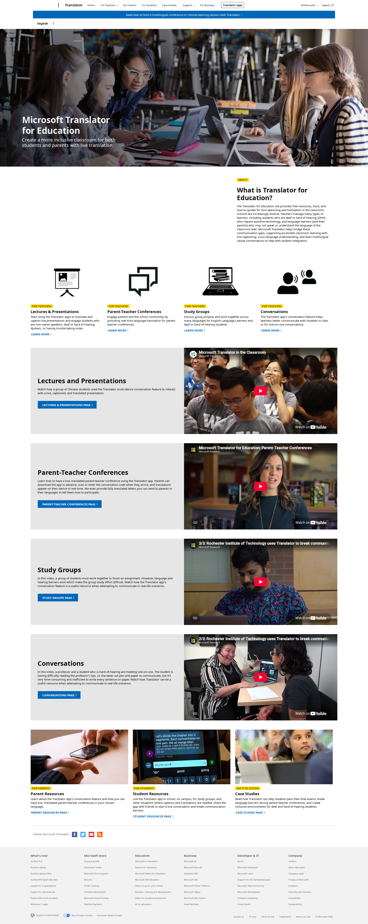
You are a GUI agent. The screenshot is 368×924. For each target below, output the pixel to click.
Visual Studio (244, 904)
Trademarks (285, 916)
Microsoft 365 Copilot (194, 898)
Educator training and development (153, 891)
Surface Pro (36, 861)
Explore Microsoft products (44, 898)
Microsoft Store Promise (96, 898)
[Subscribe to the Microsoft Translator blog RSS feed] (100, 834)
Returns (88, 879)
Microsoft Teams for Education (150, 873)
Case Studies (169, 5)
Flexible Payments (93, 904)
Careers (292, 861)
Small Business (191, 904)
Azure (240, 861)
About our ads (303, 916)
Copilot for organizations (43, 885)
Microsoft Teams (192, 891)
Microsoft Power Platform (197, 885)
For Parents (129, 5)
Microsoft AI (190, 861)
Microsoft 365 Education (147, 879)
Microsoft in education (146, 861)
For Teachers (108, 5)
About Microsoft (296, 867)
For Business (207, 5)
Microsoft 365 (191, 879)
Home (90, 5)
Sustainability (295, 904)
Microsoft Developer (247, 867)
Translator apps (232, 5)
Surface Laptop (38, 867)
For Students (149, 5)
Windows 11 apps (39, 904)
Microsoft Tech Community (250, 885)
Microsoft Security (193, 867)
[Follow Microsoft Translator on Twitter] (83, 834)
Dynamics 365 (191, 873)
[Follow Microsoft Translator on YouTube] (91, 834)
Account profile (91, 861)
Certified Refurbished (95, 891)
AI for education (143, 904)
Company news (296, 873)
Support (187, 5)
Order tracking (91, 885)
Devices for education (146, 867)
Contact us (238, 916)
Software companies (247, 898)
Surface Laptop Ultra (41, 873)
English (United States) (47, 915)
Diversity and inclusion (299, 891)
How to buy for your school (149, 885)
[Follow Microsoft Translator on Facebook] (74, 834)
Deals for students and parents (150, 898)
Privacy (252, 916)
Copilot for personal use (43, 891)
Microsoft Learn (245, 873)
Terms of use (267, 916)
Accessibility (294, 898)
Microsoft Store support (96, 873)
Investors (293, 885)
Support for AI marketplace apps (253, 879)
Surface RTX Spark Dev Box (44, 879)
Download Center (93, 867)
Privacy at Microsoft (298, 879)
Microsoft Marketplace (248, 891)
